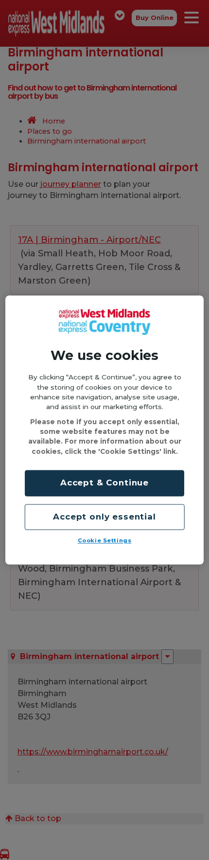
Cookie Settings (105, 541)
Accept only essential (104, 516)
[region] (104, 429)
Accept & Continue (104, 483)
